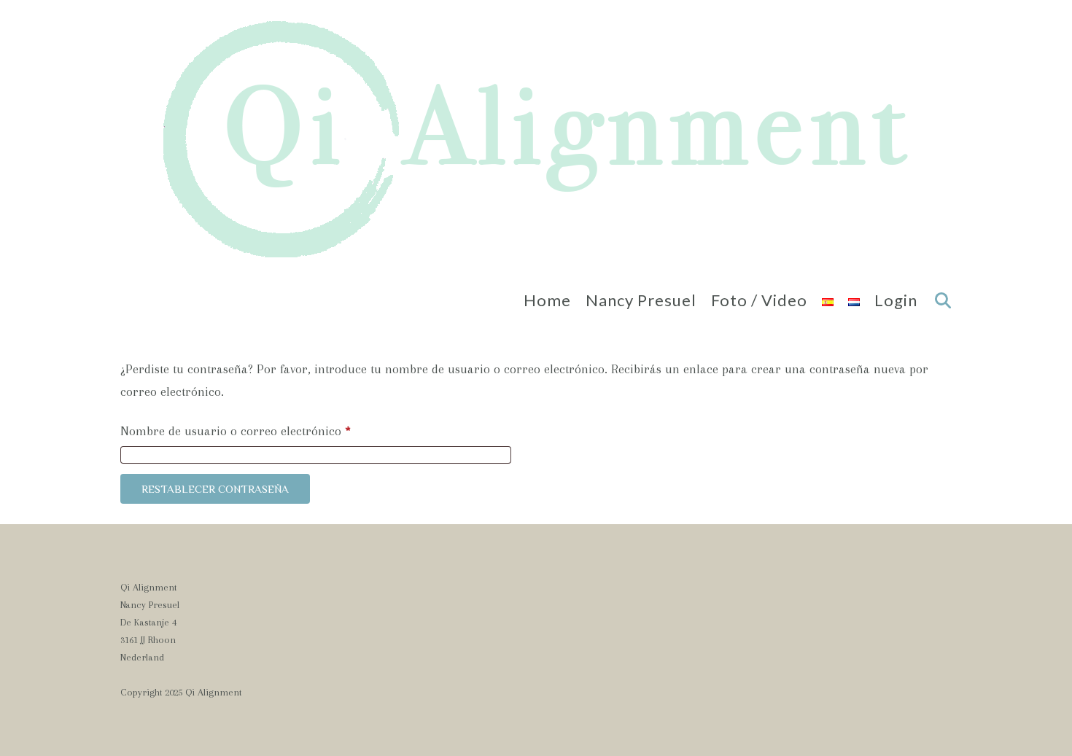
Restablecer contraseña (215, 489)
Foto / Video (759, 300)
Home (547, 300)
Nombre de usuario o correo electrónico (266, 430)
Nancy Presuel (641, 300)
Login (895, 300)
